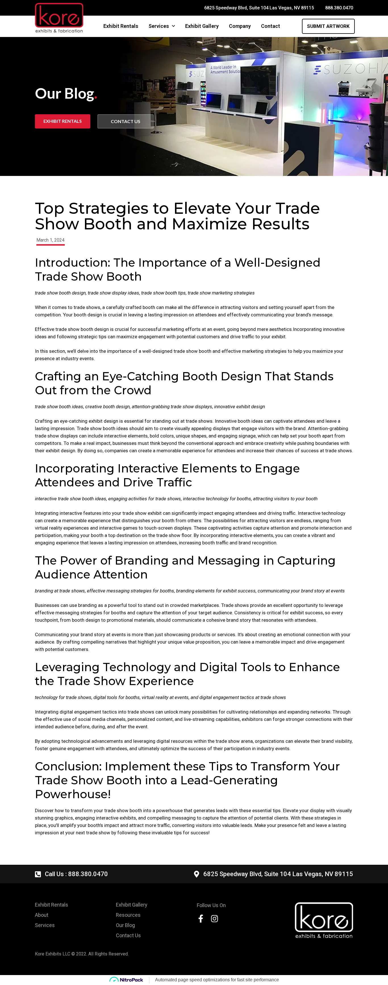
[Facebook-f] (201, 919)
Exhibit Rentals (120, 26)
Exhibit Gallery (202, 26)
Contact (270, 26)
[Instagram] (214, 919)
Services (159, 26)
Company (240, 26)
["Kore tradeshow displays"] (324, 920)
